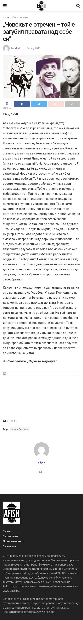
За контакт (10, 546)
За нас (7, 531)
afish (17, 48)
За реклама (10, 536)
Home (6, 17)
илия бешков (20, 429)
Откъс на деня (20, 17)
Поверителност (13, 541)
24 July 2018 (33, 48)
